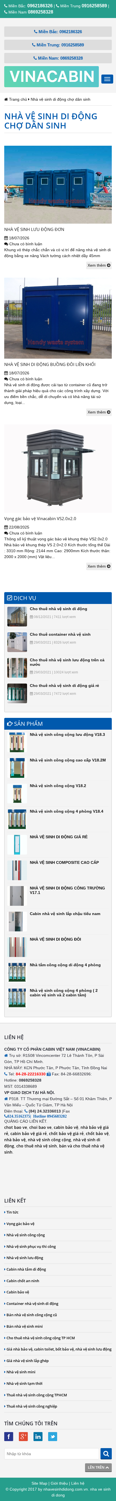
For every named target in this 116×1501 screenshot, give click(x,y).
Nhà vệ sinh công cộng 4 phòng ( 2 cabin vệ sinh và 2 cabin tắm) (64, 992)
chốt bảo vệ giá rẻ (66, 1133)
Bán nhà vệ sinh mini (24, 1326)
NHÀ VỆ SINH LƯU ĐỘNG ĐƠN (34, 229)
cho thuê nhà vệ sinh (36, 1146)
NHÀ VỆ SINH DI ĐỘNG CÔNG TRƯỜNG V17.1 (67, 890)
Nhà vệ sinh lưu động (24, 1257)
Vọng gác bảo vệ (20, 1223)
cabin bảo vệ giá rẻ (28, 1133)
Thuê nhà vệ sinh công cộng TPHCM (36, 1394)
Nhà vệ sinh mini (20, 1371)
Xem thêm (97, 265)
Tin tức (12, 1212)
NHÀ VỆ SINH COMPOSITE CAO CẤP (64, 862)
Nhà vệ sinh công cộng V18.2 (58, 785)
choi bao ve (40, 1127)
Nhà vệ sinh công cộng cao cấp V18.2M (68, 760)
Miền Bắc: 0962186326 (59, 31)
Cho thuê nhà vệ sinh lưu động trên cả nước (67, 662)
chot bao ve (15, 1127)
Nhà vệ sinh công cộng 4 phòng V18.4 (66, 811)
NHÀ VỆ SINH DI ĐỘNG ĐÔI (55, 939)
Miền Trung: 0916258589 (59, 44)
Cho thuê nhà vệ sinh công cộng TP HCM (40, 1337)
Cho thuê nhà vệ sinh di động (58, 608)
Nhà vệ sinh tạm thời (24, 1383)
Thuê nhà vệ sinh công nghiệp (31, 1406)
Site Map (39, 1483)
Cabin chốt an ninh (22, 1280)
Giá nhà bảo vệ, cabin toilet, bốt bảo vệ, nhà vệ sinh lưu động (58, 1349)
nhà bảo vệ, (15, 1139)
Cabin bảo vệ (17, 1292)
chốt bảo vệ (97, 1133)
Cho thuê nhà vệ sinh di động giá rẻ (64, 685)
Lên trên (96, 1467)
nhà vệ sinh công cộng (49, 1139)
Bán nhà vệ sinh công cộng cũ (31, 1314)
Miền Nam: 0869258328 (60, 58)
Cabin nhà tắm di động (26, 1269)
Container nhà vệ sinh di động (32, 1303)
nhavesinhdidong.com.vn (65, 1489)
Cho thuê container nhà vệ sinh (60, 634)
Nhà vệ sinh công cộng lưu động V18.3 (67, 734)
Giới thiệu (59, 1483)
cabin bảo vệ (66, 1127)
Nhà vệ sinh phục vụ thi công (31, 1246)
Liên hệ (77, 1483)
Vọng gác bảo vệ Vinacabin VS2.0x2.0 (40, 518)
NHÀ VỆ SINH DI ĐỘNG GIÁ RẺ (59, 837)
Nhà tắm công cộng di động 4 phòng (65, 965)
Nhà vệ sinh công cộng (25, 1234)
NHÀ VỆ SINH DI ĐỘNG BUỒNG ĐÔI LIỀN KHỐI (49, 364)
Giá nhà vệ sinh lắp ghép (27, 1360)
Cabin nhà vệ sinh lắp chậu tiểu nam (65, 913)
